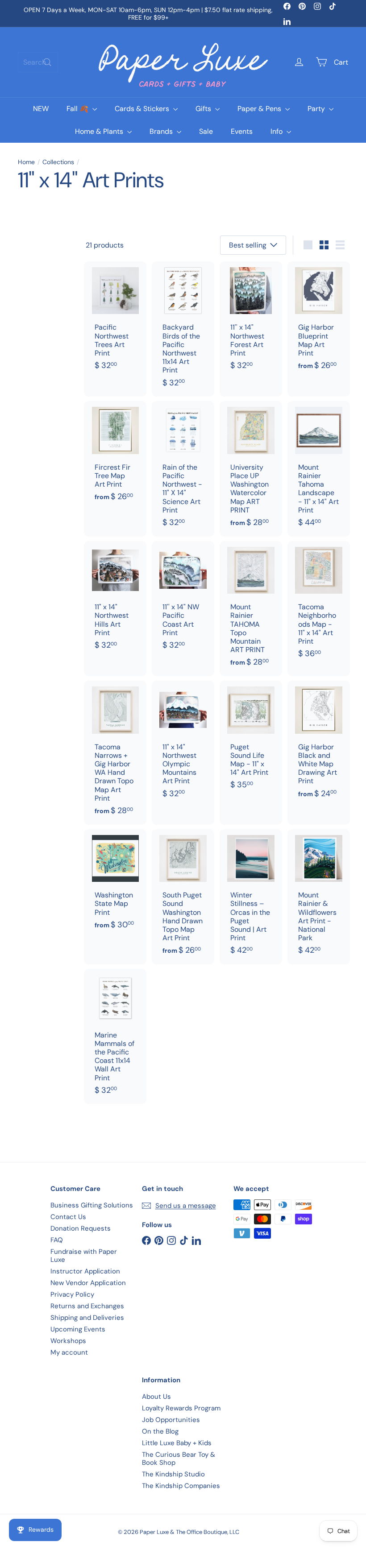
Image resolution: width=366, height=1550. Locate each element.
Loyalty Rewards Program (181, 1408)
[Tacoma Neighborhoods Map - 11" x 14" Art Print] (318, 604)
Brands (162, 131)
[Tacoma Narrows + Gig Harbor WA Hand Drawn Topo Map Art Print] (115, 753)
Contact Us (68, 1216)
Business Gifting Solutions (91, 1205)
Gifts (204, 108)
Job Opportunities (171, 1419)
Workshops (68, 1340)
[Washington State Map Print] (115, 884)
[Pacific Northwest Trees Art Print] (115, 320)
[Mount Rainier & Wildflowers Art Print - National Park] (318, 896)
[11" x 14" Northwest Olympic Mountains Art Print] (183, 744)
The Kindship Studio (173, 1474)
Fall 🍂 (78, 108)
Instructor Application (85, 1271)
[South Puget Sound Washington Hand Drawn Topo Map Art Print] (183, 896)
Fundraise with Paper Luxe (83, 1255)
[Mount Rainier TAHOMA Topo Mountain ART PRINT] (250, 608)
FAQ (56, 1240)
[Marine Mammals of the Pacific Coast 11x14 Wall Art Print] (115, 1036)
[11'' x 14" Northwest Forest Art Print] (250, 320)
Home (26, 162)
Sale (206, 131)
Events (242, 131)
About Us (156, 1396)
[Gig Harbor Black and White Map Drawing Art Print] (318, 744)
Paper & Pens (260, 108)
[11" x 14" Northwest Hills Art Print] (115, 600)
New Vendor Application (88, 1282)
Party (317, 108)
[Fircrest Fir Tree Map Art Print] (115, 456)
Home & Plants (100, 131)
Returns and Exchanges (87, 1306)
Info (277, 131)
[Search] (47, 62)
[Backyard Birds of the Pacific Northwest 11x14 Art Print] (183, 329)
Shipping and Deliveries (87, 1317)
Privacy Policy (72, 1294)
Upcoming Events (77, 1329)
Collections (58, 162)
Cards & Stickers (143, 108)
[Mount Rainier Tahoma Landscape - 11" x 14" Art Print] (318, 468)
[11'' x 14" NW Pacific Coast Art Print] (183, 600)
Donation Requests (80, 1228)
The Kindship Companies (181, 1485)
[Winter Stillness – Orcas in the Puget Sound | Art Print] (250, 896)
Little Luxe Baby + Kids (177, 1442)
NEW (41, 108)
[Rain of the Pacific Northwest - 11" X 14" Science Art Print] (183, 468)
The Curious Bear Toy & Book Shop (178, 1458)
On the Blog (160, 1431)
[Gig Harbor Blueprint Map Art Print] (318, 320)
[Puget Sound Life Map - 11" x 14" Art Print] (250, 740)
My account (69, 1352)
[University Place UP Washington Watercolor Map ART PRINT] (250, 468)
